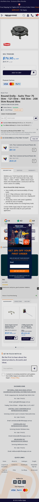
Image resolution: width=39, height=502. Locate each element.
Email (12, 262)
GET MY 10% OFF (19, 271)
